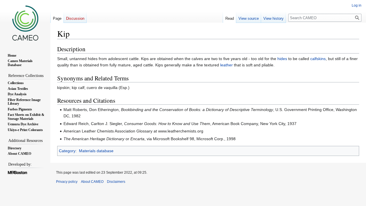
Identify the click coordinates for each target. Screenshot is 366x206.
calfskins (318, 58)
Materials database (96, 150)
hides (282, 58)
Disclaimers (116, 182)
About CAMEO (92, 182)
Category (67, 150)
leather (226, 65)
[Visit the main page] (25, 23)
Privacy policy (66, 182)
